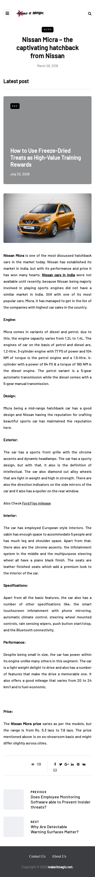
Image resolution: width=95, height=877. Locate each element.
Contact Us (37, 856)
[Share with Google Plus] (66, 764)
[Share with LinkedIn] (72, 764)
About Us (59, 856)
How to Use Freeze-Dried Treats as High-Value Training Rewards (45, 157)
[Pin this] (78, 764)
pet (15, 106)
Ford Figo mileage (36, 503)
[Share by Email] (55, 770)
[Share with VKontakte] (84, 764)
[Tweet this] (61, 764)
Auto (48, 29)
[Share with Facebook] (55, 764)
